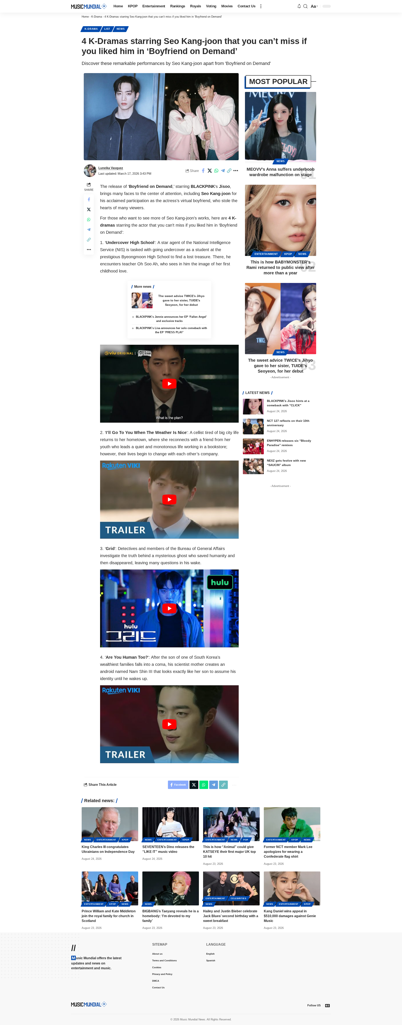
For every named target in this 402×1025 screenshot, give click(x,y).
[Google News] (327, 1005)
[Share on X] (210, 170)
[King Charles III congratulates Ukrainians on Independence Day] (110, 824)
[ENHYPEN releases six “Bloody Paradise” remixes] (253, 446)
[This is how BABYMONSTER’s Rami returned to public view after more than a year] (280, 220)
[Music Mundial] (89, 6)
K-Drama (96, 16)
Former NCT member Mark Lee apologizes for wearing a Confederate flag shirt (288, 851)
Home (85, 16)
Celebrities (238, 898)
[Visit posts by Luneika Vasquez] (90, 170)
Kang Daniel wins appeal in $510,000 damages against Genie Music (290, 916)
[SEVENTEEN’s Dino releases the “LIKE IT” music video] (170, 824)
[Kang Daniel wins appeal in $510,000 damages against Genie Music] (292, 888)
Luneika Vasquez (110, 168)
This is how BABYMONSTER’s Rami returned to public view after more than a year (280, 267)
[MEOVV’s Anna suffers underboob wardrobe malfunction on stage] (280, 127)
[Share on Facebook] (203, 170)
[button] (261, 6)
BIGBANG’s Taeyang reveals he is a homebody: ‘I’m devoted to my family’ (170, 916)
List (107, 29)
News (121, 29)
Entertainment (266, 254)
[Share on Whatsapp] (216, 170)
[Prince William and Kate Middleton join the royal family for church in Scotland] (110, 888)
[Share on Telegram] (223, 170)
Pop (245, 840)
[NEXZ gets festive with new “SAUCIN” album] (253, 466)
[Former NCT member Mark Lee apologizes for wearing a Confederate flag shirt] (292, 824)
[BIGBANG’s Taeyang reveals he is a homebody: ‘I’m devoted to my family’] (170, 888)
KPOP (288, 254)
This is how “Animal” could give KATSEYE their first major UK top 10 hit (229, 851)
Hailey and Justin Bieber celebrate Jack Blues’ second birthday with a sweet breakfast (230, 916)
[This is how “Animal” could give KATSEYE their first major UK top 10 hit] (231, 824)
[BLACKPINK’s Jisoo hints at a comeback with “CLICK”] (253, 406)
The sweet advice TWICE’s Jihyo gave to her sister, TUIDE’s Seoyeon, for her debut (181, 300)
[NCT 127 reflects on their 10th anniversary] (253, 426)
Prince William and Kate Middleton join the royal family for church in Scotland (109, 916)
